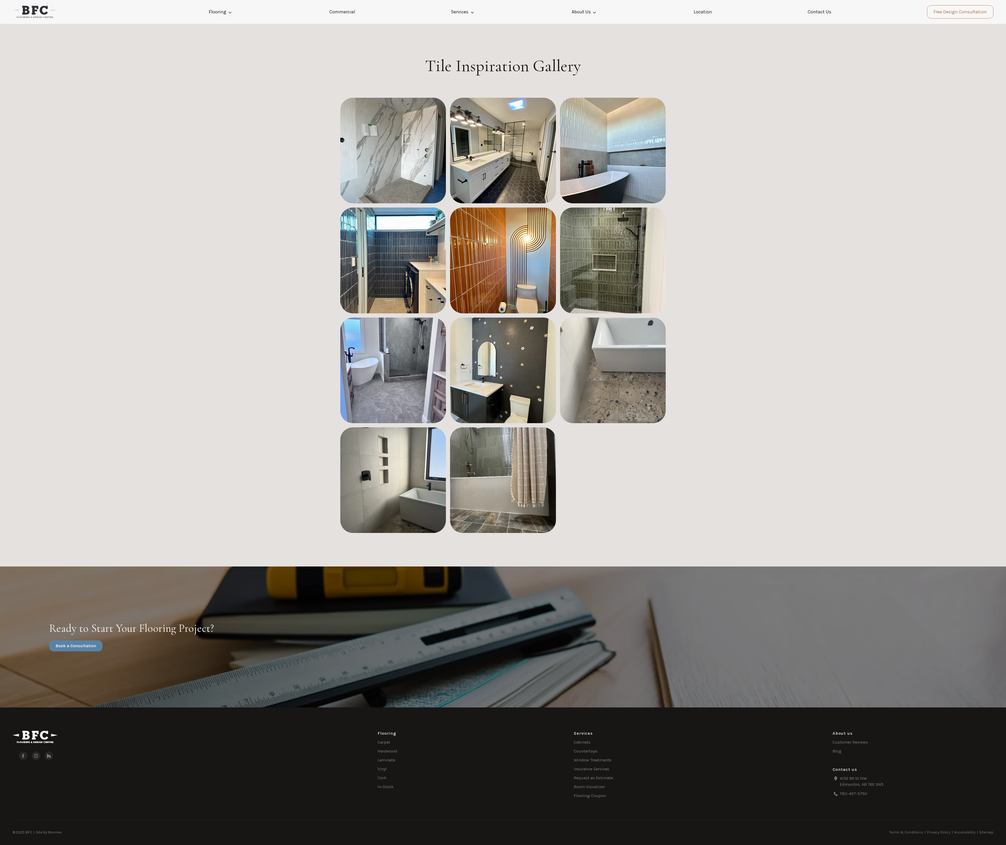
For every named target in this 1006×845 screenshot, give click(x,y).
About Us (581, 12)
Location (703, 12)
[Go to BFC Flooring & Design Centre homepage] (35, 737)
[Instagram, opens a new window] (36, 755)
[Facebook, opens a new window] (20, 756)
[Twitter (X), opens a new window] (49, 755)
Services (459, 12)
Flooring (217, 12)
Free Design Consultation (960, 12)
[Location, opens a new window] (913, 782)
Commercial (342, 12)
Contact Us (819, 12)
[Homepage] (35, 12)
